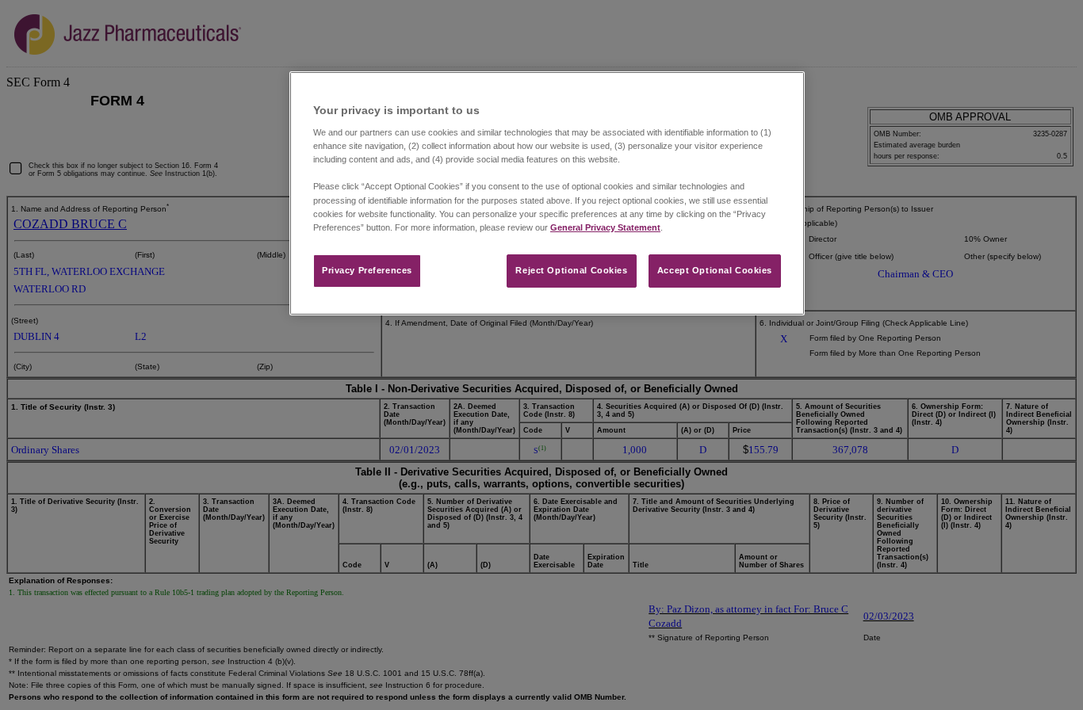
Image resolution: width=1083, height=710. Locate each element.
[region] (547, 193)
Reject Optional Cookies (571, 270)
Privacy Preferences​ (367, 270)
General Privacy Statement (605, 227)
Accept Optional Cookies (714, 270)
